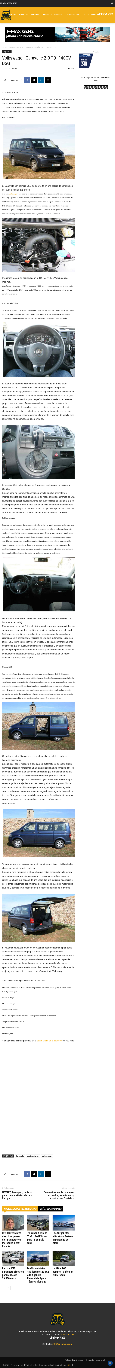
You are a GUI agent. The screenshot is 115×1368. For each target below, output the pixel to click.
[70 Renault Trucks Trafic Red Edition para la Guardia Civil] (38, 1223)
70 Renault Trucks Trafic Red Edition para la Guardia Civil (37, 1237)
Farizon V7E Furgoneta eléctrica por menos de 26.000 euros (13, 1273)
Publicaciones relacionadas (20, 1208)
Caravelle (20, 1156)
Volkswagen (13, 194)
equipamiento (33, 1156)
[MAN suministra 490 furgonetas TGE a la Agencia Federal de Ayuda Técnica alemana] (38, 1258)
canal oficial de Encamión (49, 1040)
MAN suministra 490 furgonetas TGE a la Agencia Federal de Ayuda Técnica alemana (38, 1275)
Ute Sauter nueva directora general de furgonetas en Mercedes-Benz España (11, 1239)
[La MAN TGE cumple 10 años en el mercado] (64, 1258)
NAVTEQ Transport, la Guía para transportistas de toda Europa (17, 1195)
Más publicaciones (51, 1208)
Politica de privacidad (74, 1360)
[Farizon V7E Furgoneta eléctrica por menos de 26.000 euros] (13, 1258)
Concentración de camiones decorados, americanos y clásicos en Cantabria (59, 1195)
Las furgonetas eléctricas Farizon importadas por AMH (63, 1237)
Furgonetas (14, 47)
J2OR (70, 1365)
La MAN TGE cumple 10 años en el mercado (63, 1272)
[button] (112, 3)
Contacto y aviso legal (95, 1360)
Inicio (4, 47)
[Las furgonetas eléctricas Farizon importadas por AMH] (64, 1223)
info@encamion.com (62, 1344)
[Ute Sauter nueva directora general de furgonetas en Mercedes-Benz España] (13, 1223)
